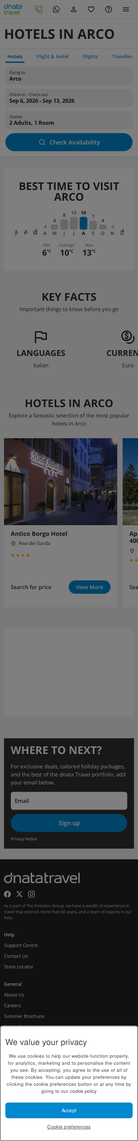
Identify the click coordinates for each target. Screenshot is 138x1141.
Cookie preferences (68, 1126)
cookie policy (83, 1090)
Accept (69, 1110)
